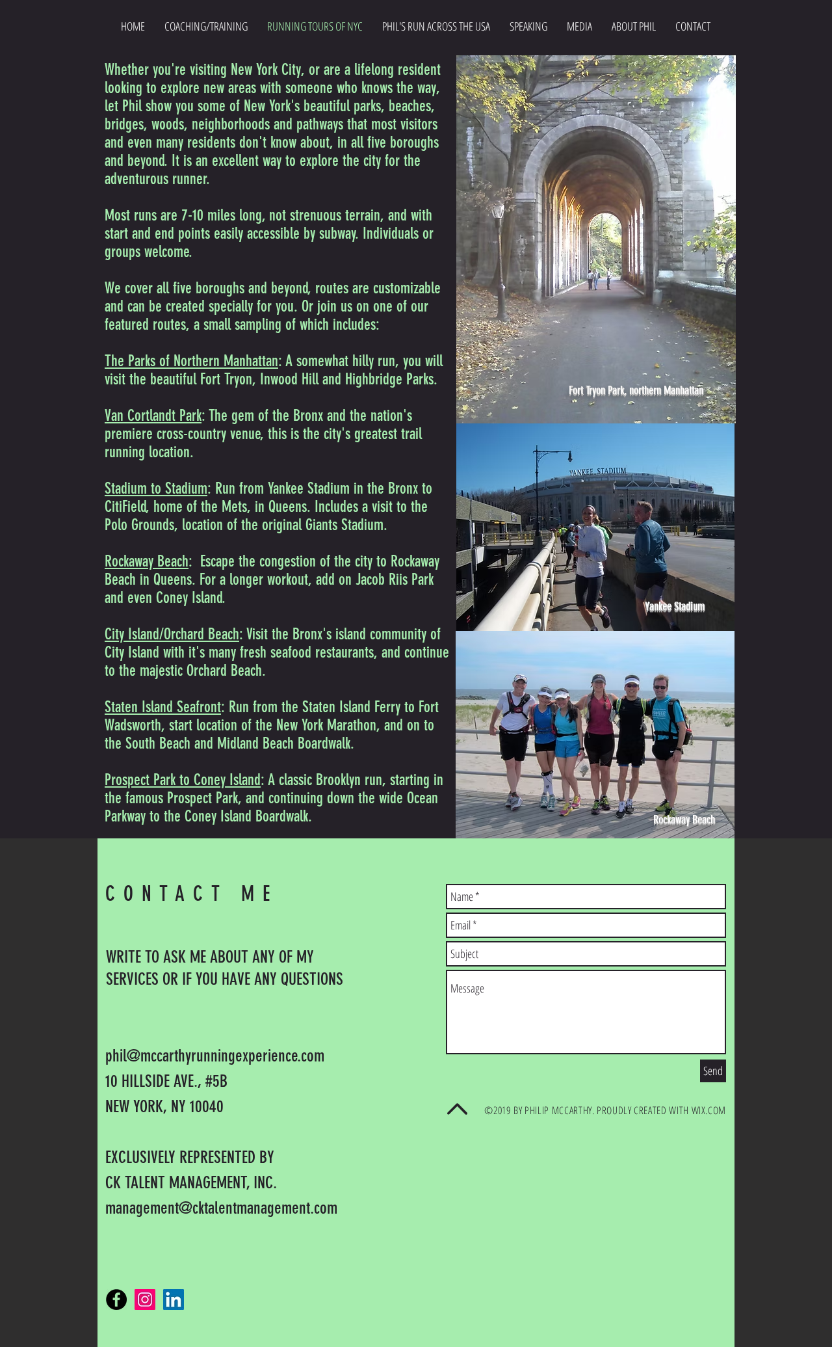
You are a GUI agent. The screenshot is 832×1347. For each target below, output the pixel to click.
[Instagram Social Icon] (145, 1299)
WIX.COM (709, 1110)
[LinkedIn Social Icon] (173, 1299)
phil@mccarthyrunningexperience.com (214, 1056)
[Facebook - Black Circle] (116, 1299)
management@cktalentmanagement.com (221, 1208)
